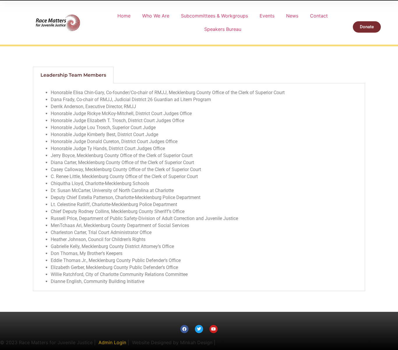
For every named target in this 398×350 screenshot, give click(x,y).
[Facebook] (184, 329)
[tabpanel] (199, 187)
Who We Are (155, 16)
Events (267, 16)
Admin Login (112, 342)
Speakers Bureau (222, 29)
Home (124, 16)
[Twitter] (199, 329)
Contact (319, 16)
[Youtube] (213, 329)
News (292, 16)
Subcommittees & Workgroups (214, 16)
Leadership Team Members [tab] (73, 75)
